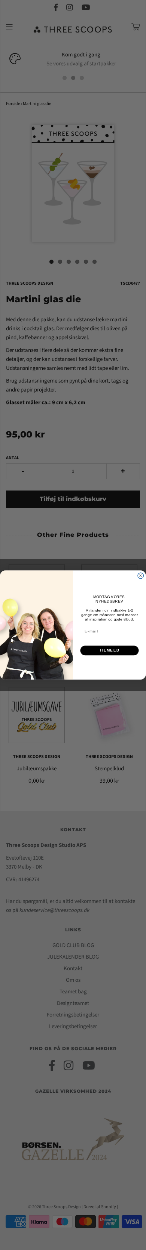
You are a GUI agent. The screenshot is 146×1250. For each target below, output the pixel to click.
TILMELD (109, 651)
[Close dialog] (141, 576)
